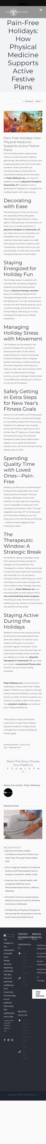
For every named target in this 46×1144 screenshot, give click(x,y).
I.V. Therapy (39, 979)
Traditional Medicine (39, 947)
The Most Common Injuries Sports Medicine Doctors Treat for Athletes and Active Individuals (22, 900)
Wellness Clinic (15, 747)
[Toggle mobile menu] (41, 10)
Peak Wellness (12, 745)
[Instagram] (8, 1040)
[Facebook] (5, 1040)
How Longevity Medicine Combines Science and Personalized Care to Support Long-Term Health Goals (22, 871)
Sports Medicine (39, 963)
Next (38, 101)
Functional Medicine (39, 955)
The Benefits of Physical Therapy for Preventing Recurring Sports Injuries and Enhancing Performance (23, 913)
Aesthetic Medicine (39, 971)
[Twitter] (12, 1040)
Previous (29, 101)
